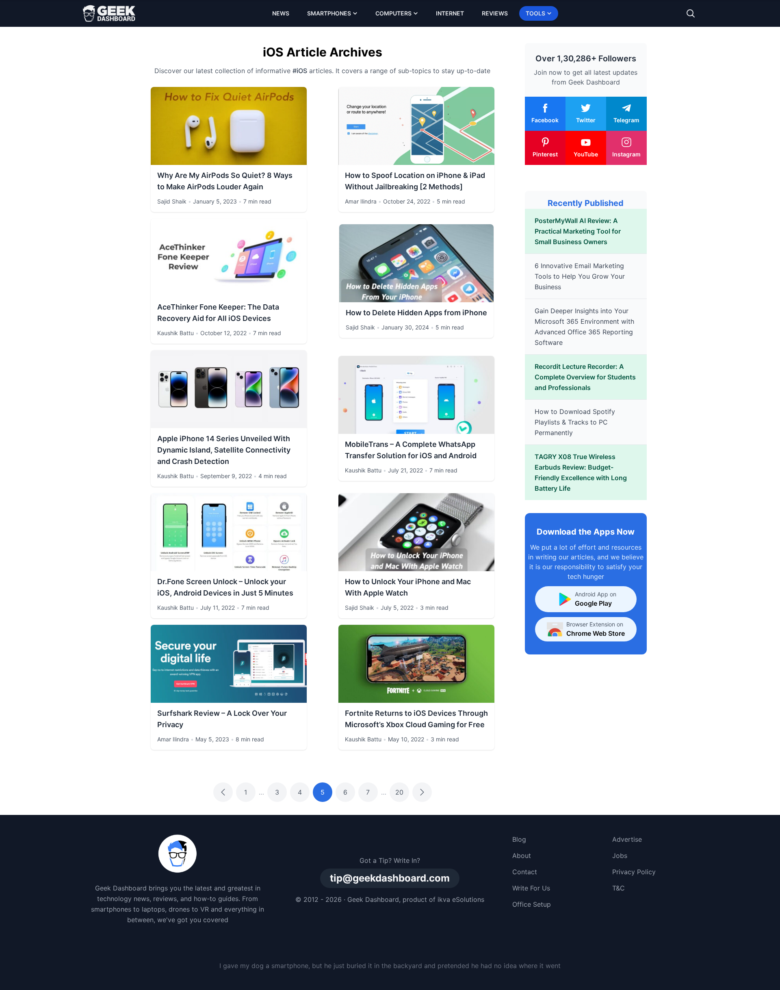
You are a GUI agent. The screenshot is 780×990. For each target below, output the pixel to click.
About (521, 855)
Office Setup (531, 904)
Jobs (619, 855)
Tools (535, 13)
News (280, 13)
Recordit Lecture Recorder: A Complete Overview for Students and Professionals (585, 377)
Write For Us (531, 888)
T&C (618, 888)
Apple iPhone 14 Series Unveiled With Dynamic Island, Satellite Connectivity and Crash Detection (223, 450)
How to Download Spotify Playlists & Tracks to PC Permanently (575, 422)
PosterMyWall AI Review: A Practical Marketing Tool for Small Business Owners (578, 231)
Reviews (495, 13)
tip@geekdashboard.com (390, 878)
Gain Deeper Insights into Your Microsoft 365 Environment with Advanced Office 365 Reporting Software (584, 327)
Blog (519, 839)
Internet (450, 13)
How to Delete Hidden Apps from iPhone (416, 312)
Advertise (627, 839)
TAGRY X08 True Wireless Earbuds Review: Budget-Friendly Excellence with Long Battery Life (581, 472)
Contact (524, 872)
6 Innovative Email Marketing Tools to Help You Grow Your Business (580, 276)
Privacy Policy (634, 872)
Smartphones (329, 13)
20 (399, 792)
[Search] (690, 13)
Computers (393, 13)
